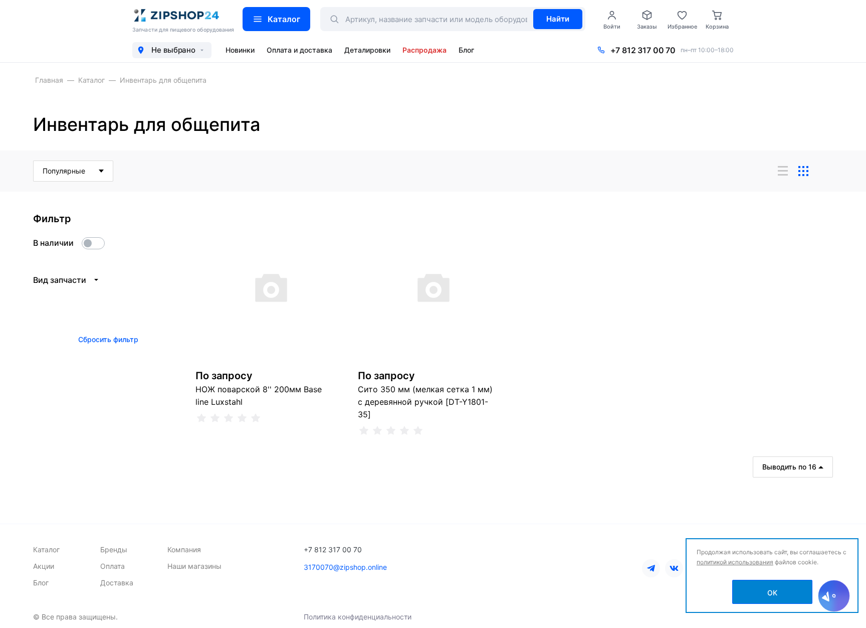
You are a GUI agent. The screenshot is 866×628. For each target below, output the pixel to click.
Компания (184, 549)
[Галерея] (803, 171)
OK (772, 592)
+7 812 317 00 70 (643, 50)
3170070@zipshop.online (345, 567)
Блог (466, 50)
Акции (43, 566)
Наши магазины (194, 566)
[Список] (783, 171)
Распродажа (424, 50)
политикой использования (735, 562)
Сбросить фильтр (108, 339)
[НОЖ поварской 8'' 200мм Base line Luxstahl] (270, 287)
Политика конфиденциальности (357, 616)
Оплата (112, 566)
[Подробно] (824, 171)
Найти (557, 19)
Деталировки (367, 50)
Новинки (240, 50)
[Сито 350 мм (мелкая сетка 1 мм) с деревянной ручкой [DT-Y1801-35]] (433, 287)
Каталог (284, 19)
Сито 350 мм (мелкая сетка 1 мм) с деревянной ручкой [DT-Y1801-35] (425, 401)
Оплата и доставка (299, 50)
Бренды (113, 549)
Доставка (116, 582)
